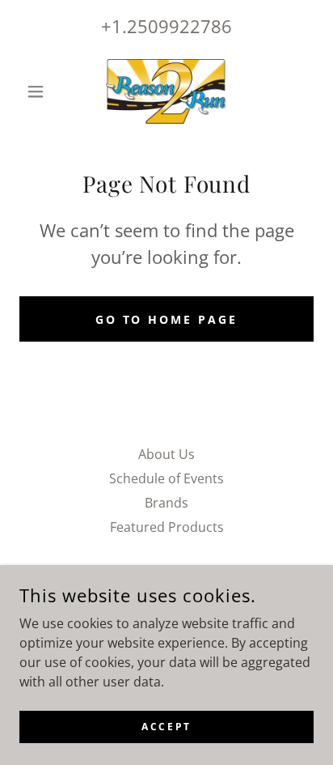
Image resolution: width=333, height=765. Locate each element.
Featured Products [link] (167, 527)
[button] (41, 91)
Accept (166, 726)
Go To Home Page (166, 319)
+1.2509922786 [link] (166, 26)
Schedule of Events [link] (166, 478)
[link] (166, 91)
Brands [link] (166, 503)
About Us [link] (166, 454)
